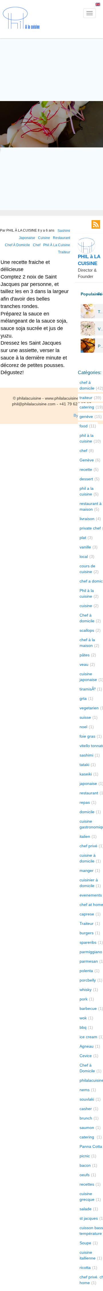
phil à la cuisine (56, 245)
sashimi (64, 231)
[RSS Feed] (96, 224)
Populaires (88, 294)
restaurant (61, 238)
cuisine (44, 238)
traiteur (64, 252)
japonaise (27, 238)
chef (36, 245)
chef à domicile (17, 245)
